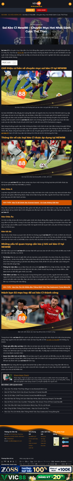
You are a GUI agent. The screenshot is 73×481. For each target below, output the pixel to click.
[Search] (70, 4)
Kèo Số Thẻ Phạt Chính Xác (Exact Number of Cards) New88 (25, 392)
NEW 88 (21, 53)
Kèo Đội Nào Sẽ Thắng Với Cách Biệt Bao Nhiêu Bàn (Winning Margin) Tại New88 (33, 398)
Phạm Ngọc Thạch (47, 37)
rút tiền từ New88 (52, 340)
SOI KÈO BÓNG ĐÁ (14, 15)
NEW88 (4, 15)
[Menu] (3, 4)
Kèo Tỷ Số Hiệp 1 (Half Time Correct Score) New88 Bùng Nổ (25, 395)
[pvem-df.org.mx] (36, 4)
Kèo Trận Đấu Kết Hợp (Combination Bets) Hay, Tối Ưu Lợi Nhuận (27, 405)
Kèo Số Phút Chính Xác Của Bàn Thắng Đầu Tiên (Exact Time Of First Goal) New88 (33, 402)
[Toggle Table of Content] (14, 62)
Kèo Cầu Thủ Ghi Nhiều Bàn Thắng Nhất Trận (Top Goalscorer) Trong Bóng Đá (31, 412)
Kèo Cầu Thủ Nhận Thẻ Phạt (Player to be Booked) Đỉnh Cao (25, 389)
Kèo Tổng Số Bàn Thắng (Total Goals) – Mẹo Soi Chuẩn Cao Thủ (26, 408)
